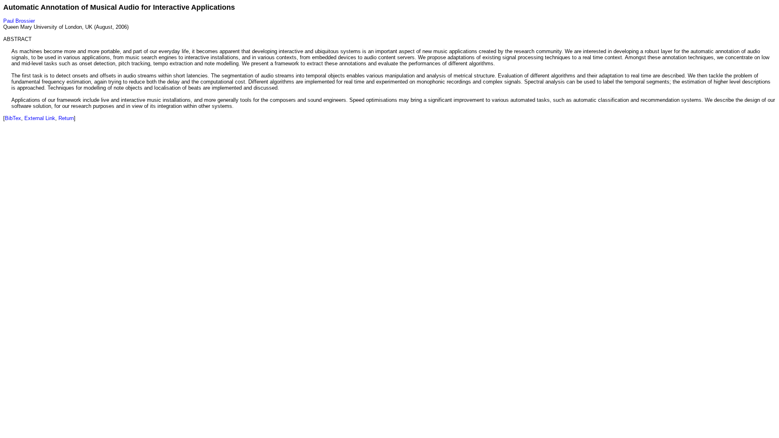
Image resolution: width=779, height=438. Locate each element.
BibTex (13, 118)
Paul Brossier (19, 21)
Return (66, 118)
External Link (39, 118)
